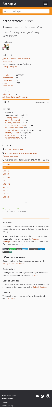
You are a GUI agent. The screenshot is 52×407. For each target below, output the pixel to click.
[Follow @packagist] (43, 396)
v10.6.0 (6, 197)
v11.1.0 (6, 171)
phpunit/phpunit (12, 130)
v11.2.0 (6, 167)
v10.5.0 (6, 200)
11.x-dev (6, 164)
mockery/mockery (12, 122)
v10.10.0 (6, 184)
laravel (29, 153)
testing (9, 153)
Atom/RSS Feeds (7, 398)
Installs (6, 75)
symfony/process (12, 133)
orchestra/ (11, 21)
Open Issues (8, 85)
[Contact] (37, 396)
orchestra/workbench (14, 128)
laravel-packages (11, 156)
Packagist (9, 4)
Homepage (7, 61)
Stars (5, 83)
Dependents (8, 78)
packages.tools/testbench (13, 263)
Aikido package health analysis (15, 97)
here (36, 275)
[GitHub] (48, 396)
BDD (16, 153)
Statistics (5, 403)
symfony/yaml (11, 135)
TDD (22, 153)
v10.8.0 (6, 190)
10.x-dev (6, 177)
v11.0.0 (6, 174)
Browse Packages (8, 406)
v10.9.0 (6, 187)
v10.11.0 (6, 180)
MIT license (10, 298)
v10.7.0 (6, 193)
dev (35, 153)
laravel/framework (12, 120)
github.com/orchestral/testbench (16, 59)
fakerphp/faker (11, 117)
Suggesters (7, 80)
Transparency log (10, 66)
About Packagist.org (9, 395)
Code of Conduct (40, 287)
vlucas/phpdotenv (12, 138)
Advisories (7, 94)
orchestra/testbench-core (15, 125)
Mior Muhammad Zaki (14, 149)
